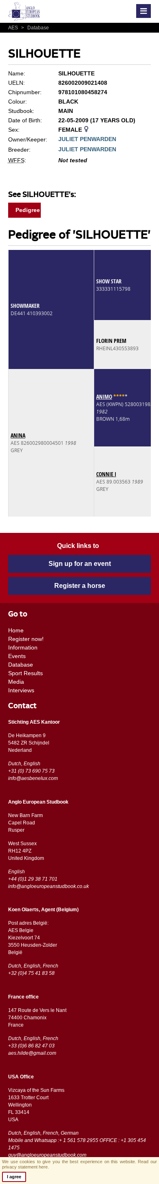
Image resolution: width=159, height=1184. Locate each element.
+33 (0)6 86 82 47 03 (31, 1046)
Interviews (21, 690)
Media (16, 681)
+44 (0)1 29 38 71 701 (32, 879)
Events (17, 656)
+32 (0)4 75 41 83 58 (31, 973)
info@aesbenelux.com (33, 778)
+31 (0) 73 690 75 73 (31, 771)
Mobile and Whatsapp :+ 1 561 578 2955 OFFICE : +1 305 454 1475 (77, 1144)
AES (13, 28)
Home (16, 630)
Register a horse (79, 585)
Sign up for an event (80, 563)
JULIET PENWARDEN (87, 139)
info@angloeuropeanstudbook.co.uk (48, 886)
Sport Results (25, 673)
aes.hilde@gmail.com (32, 1053)
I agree (14, 1176)
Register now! (26, 639)
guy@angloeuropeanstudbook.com (47, 1155)
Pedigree (27, 210)
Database (35, 28)
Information (23, 647)
